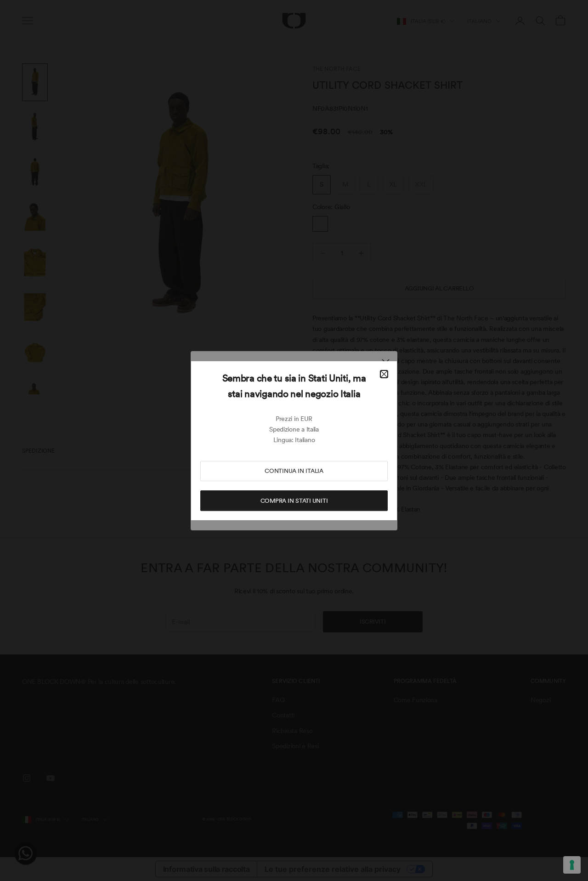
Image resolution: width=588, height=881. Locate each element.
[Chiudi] (384, 374)
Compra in (294, 500)
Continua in (294, 470)
